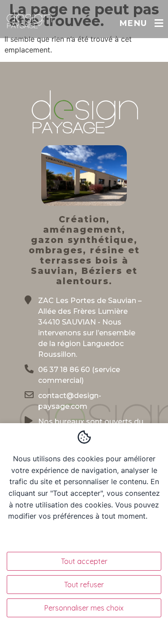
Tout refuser (84, 584)
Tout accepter (84, 561)
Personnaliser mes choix (84, 607)
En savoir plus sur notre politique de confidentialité (94, 527)
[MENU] (159, 23)
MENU (133, 23)
